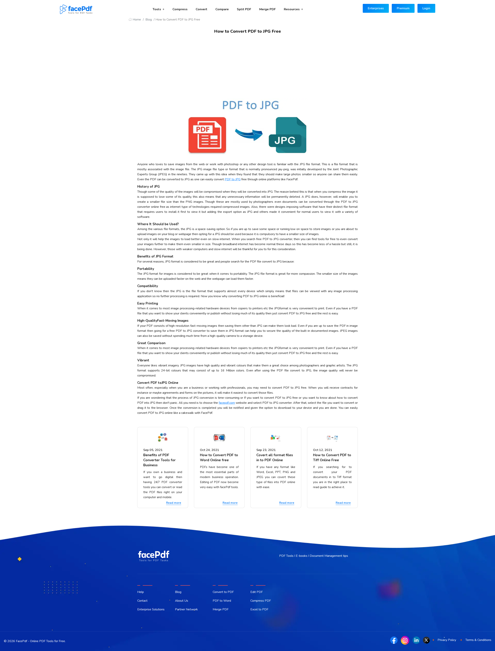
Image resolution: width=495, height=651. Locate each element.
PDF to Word (222, 601)
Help (140, 592)
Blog (148, 19)
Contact (142, 601)
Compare (222, 9)
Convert (201, 9)
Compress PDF (260, 601)
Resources (292, 9)
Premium (403, 8)
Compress (180, 9)
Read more (173, 503)
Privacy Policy (447, 640)
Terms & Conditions (478, 640)
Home (137, 19)
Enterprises (376, 8)
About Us (181, 601)
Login (426, 8)
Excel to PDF (259, 609)
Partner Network (186, 609)
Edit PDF (256, 592)
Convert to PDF (223, 592)
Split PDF (244, 9)
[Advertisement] (247, 69)
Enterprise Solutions (151, 609)
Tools (157, 9)
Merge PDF (267, 9)
